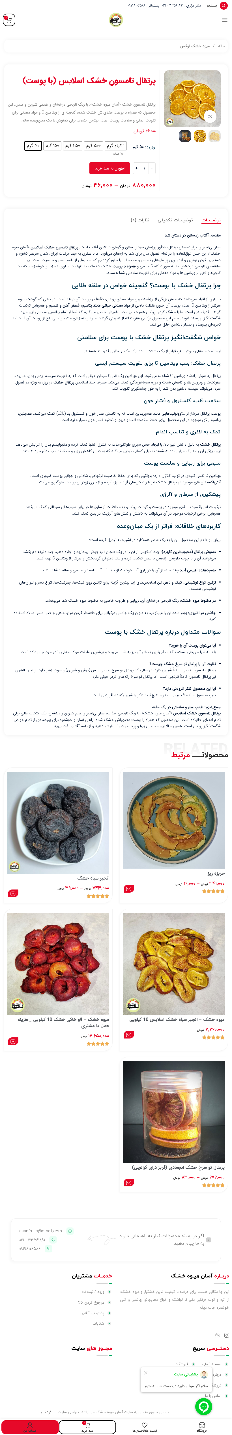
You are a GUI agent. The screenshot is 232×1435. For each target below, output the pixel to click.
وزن (152, 147)
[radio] (115, 146)
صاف (116, 154)
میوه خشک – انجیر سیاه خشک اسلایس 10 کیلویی (177, 1019)
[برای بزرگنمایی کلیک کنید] (210, 116)
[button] (215, 98)
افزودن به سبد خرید (109, 168)
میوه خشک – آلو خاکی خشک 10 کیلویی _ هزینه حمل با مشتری (63, 1022)
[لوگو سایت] (116, 19)
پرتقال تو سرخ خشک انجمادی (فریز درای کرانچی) (178, 1167)
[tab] (211, 220)
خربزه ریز (216, 873)
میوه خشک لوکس (195, 46)
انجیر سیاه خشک (93, 878)
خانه (221, 46)
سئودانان (47, 1412)
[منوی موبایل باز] (225, 20)
